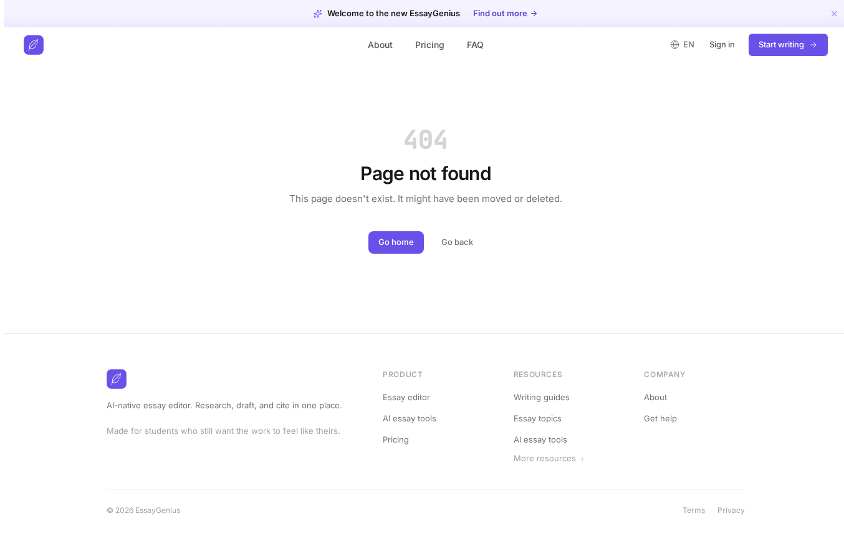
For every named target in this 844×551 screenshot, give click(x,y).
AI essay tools (409, 418)
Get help (660, 418)
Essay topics (538, 418)
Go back (457, 242)
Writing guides (542, 397)
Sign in (722, 44)
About (380, 44)
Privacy (731, 510)
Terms (694, 510)
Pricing (429, 44)
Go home (396, 242)
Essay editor (406, 397)
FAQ (475, 44)
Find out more (500, 13)
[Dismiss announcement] (834, 13)
